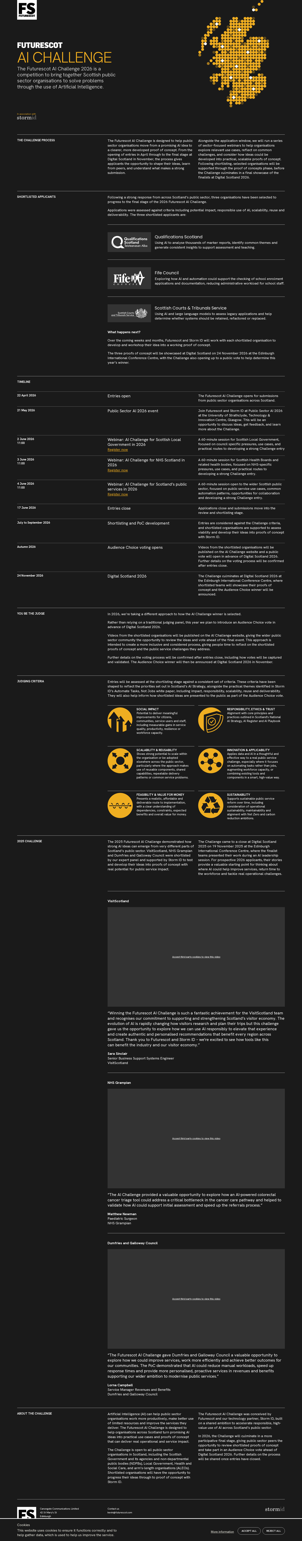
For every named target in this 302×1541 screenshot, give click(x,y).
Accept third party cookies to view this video (196, 956)
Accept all (249, 1531)
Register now (118, 449)
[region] (151, 1529)
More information (222, 1532)
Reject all (273, 1531)
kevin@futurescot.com (120, 1512)
